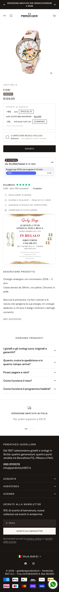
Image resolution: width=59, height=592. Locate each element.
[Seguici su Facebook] (25, 563)
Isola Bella (10, 85)
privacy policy (34, 538)
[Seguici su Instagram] (33, 563)
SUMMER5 (39, 121)
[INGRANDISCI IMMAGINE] (51, 73)
